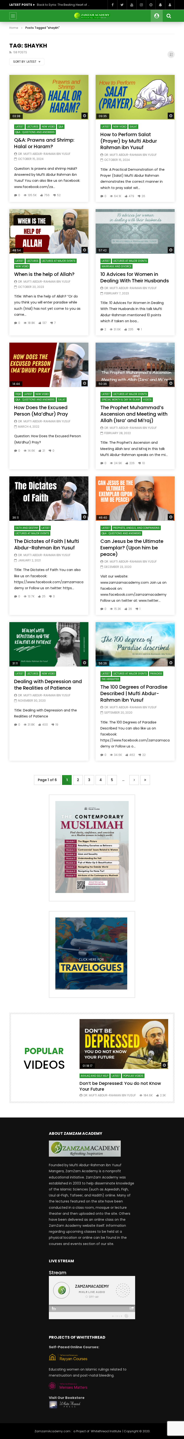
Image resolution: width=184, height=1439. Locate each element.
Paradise (156, 673)
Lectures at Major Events (58, 261)
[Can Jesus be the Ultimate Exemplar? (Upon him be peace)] (135, 498)
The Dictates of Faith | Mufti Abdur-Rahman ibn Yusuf (46, 544)
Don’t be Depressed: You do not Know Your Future (120, 1086)
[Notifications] (160, 5)
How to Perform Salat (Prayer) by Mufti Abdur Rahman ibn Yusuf (128, 141)
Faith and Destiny (26, 528)
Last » (145, 780)
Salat (133, 126)
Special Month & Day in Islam (121, 399)
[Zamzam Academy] (92, 15)
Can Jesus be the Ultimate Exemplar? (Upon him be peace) (131, 548)
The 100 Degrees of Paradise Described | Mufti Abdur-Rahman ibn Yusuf (133, 693)
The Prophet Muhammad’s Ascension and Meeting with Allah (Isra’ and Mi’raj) (133, 414)
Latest (19, 126)
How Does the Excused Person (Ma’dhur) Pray (41, 410)
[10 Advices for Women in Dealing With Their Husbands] (135, 231)
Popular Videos (133, 1076)
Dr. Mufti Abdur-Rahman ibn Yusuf (44, 154)
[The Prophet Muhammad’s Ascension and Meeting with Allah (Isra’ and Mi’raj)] (135, 365)
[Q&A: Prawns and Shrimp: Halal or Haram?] (48, 97)
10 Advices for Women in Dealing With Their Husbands (134, 277)
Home (13, 28)
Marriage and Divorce (116, 266)
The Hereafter (110, 679)
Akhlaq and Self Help (94, 1076)
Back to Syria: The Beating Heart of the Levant (63, 5)
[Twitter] (122, 5)
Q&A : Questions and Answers (35, 132)
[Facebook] (112, 5)
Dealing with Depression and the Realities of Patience (48, 684)
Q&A (60, 126)
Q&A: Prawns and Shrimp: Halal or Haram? (44, 143)
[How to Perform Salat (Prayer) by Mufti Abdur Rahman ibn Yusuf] (135, 97)
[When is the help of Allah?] (48, 231)
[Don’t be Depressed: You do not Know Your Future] (124, 1044)
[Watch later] (150, 5)
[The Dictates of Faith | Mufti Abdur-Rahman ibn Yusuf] (48, 498)
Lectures (32, 126)
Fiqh (18, 394)
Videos (147, 399)
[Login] (170, 5)
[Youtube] (131, 5)
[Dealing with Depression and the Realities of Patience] (48, 644)
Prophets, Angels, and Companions (136, 528)
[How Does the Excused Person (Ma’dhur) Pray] (48, 365)
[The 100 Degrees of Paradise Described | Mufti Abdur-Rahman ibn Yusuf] (135, 644)
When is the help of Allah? (44, 274)
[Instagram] (141, 5)
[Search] (169, 16)
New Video (48, 126)
